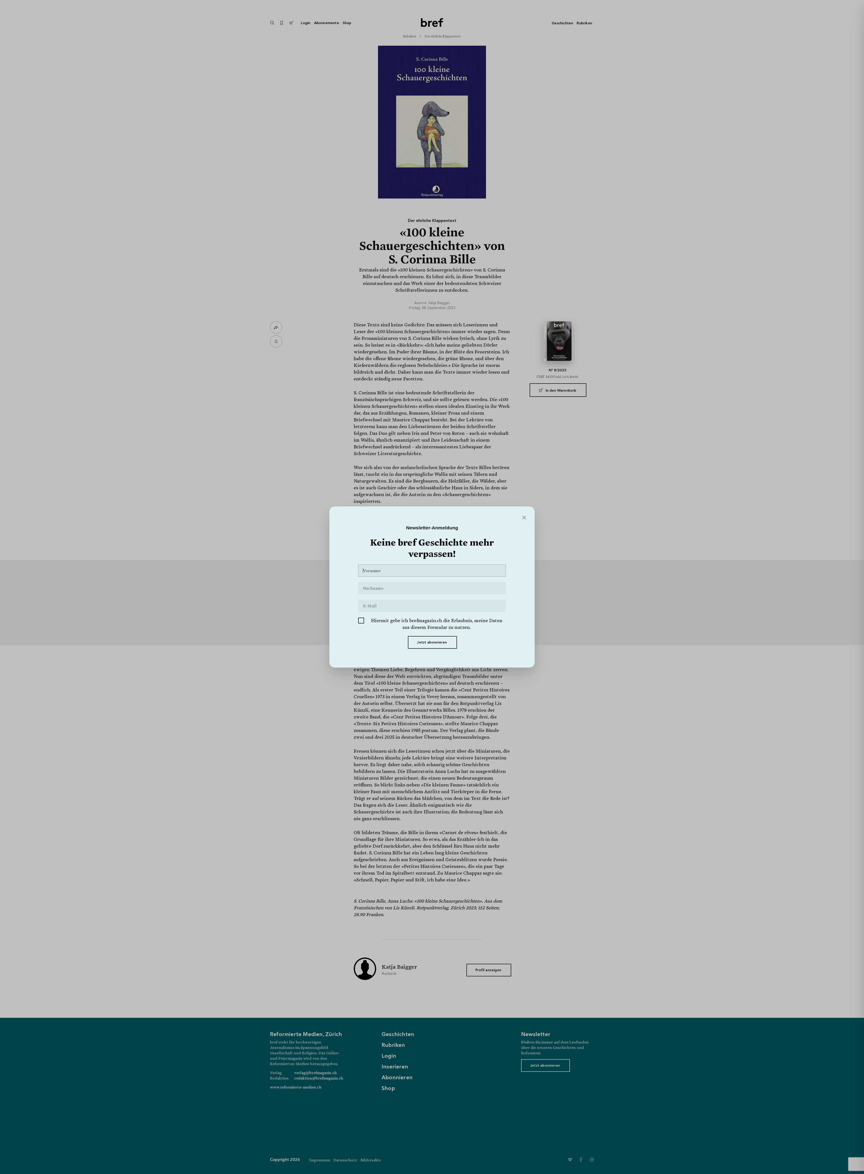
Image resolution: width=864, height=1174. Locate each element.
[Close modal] (523, 517)
